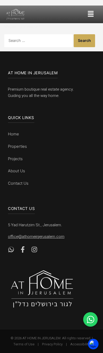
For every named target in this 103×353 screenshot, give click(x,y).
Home (13, 133)
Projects (15, 158)
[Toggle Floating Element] (90, 319)
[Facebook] (23, 250)
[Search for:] (39, 40)
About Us (16, 170)
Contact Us (18, 183)
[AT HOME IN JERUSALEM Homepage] (42, 289)
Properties (17, 146)
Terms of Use (23, 344)
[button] (92, 14)
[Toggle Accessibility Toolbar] (93, 344)
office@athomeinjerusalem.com (36, 236)
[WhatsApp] (11, 250)
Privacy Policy (52, 344)
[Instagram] (34, 250)
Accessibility (80, 344)
